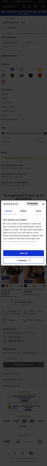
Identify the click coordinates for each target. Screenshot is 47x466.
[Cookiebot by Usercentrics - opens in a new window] (28, 204)
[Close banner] (43, 204)
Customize (22, 260)
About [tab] (38, 211)
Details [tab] (23, 211)
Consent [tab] (8, 211)
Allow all (23, 253)
